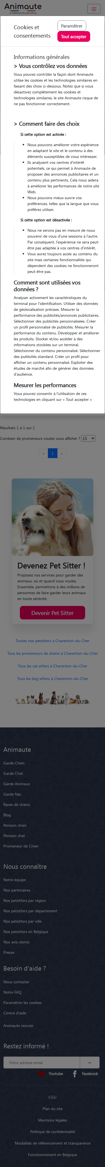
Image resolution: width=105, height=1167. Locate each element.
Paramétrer (72, 26)
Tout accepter (74, 36)
